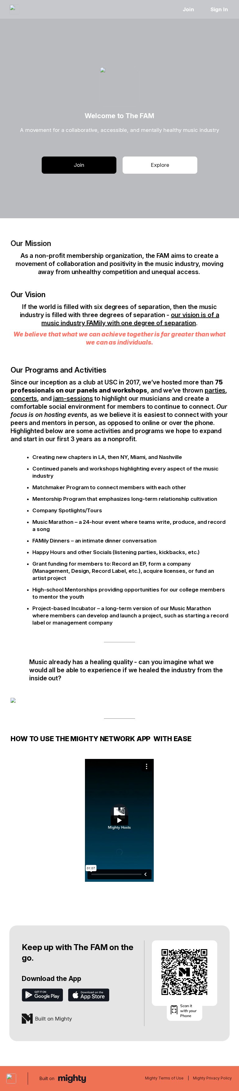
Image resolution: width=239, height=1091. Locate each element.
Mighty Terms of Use (164, 1078)
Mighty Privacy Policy (212, 1078)
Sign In (219, 9)
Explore (160, 165)
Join (188, 9)
